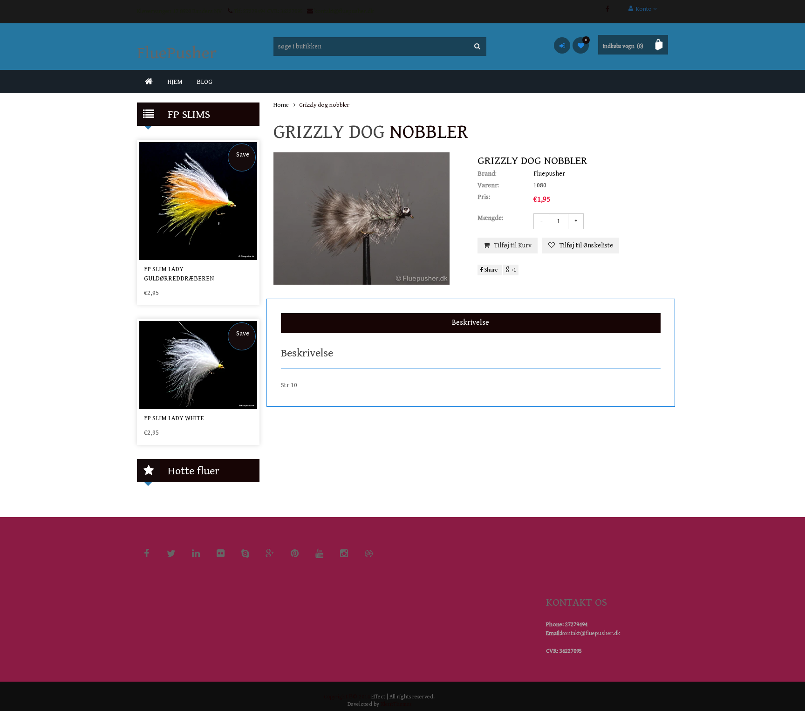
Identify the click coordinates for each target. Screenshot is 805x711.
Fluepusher (549, 174)
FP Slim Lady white (174, 418)
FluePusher (177, 53)
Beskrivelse (470, 322)
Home (281, 105)
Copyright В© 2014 (347, 697)
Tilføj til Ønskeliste (586, 245)
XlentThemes (396, 704)
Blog (204, 82)
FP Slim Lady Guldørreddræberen (179, 274)
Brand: (487, 174)
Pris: (484, 197)
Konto (643, 9)
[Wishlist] (581, 45)
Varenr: (488, 185)
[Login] (562, 45)
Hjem (175, 82)
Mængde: (490, 218)
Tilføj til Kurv (513, 245)
